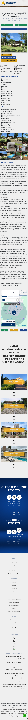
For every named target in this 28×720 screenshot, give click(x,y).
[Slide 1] (8, 475)
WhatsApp (9, 536)
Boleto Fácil (14, 623)
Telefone (14, 536)
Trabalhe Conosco (14, 571)
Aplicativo (14, 626)
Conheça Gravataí (14, 568)
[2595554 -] (19, 155)
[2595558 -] (19, 137)
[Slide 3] (13, 475)
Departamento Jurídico (20, 535)
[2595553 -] (11, 155)
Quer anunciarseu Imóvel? (19, 504)
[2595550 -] (19, 146)
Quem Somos (14, 562)
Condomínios (14, 588)
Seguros (14, 591)
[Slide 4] (15, 475)
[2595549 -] (11, 146)
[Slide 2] (10, 475)
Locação (14, 582)
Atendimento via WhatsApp (14, 599)
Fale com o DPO (12, 713)
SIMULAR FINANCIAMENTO (14, 29)
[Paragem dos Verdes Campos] (14, 389)
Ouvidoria (14, 608)
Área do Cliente (14, 620)
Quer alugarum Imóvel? (14, 504)
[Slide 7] (23, 475)
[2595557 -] (11, 137)
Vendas (14, 585)
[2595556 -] (4, 146)
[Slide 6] (20, 475)
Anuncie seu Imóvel (14, 605)
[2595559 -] (4, 137)
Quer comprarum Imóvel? (9, 504)
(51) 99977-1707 (16, 678)
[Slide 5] (18, 475)
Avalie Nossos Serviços (14, 611)
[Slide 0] (5, 475)
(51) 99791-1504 (16, 669)
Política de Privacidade (14, 573)
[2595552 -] (4, 155)
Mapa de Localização (14, 602)
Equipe (14, 565)
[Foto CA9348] (14, 42)
